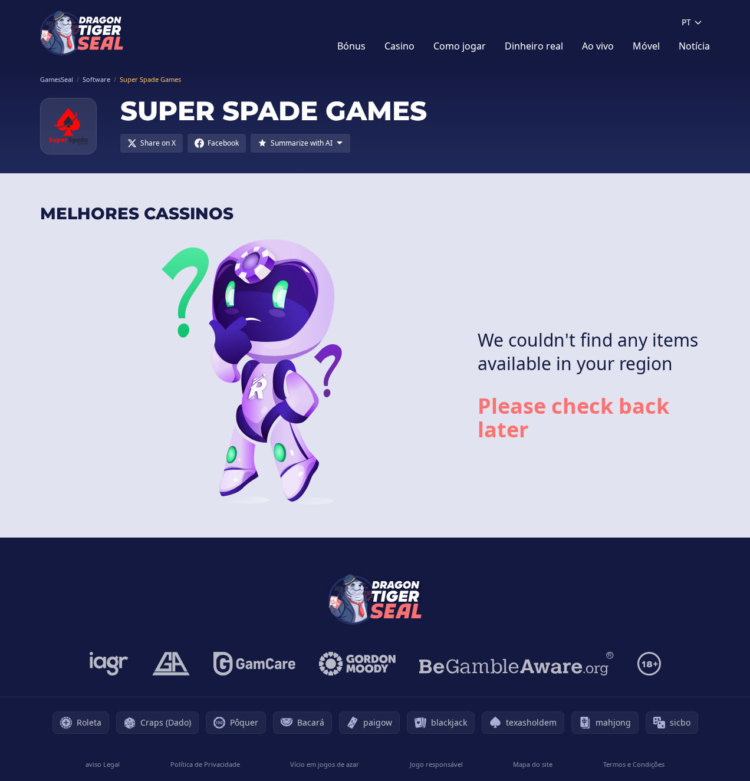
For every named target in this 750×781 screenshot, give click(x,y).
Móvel (646, 45)
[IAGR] (109, 663)
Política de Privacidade (205, 764)
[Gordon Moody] (357, 663)
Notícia (694, 45)
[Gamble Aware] (516, 663)
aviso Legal (102, 764)
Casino (399, 45)
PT (686, 22)
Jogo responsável (436, 764)
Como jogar (459, 45)
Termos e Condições (634, 764)
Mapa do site (532, 764)
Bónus (351, 45)
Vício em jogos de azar (324, 764)
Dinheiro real (534, 45)
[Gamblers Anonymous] (171, 663)
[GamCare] (254, 663)
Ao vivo (598, 45)
